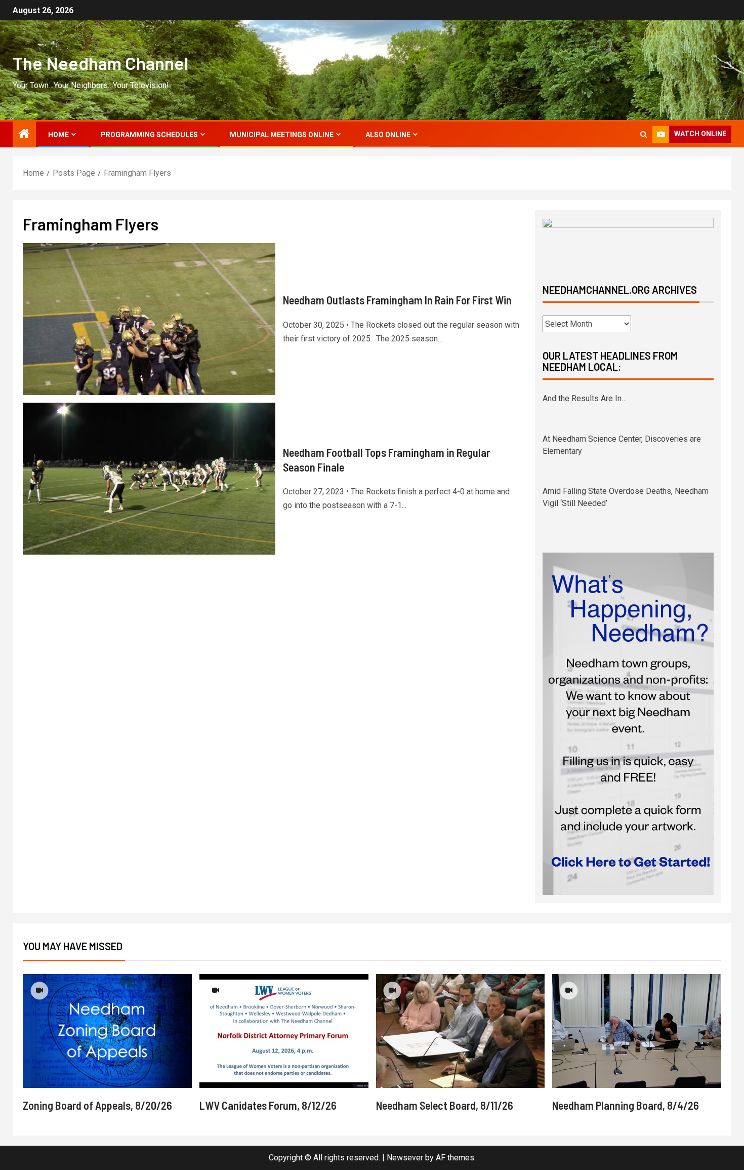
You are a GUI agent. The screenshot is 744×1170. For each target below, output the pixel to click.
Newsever (405, 1157)
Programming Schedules (149, 135)
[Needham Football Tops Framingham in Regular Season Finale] (149, 479)
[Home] (24, 135)
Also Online (387, 135)
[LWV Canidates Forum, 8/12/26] (283, 1031)
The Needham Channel (100, 62)
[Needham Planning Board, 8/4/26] (636, 1031)
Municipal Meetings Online (282, 135)
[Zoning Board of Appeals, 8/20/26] (107, 1031)
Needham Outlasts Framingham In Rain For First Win (397, 299)
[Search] (643, 134)
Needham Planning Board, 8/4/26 (625, 1105)
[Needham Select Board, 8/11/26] (460, 1031)
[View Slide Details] (628, 242)
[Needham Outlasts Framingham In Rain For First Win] (149, 319)
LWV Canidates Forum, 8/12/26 (268, 1105)
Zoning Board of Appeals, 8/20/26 (97, 1105)
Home (58, 135)
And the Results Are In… (585, 398)
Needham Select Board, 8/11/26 (444, 1105)
